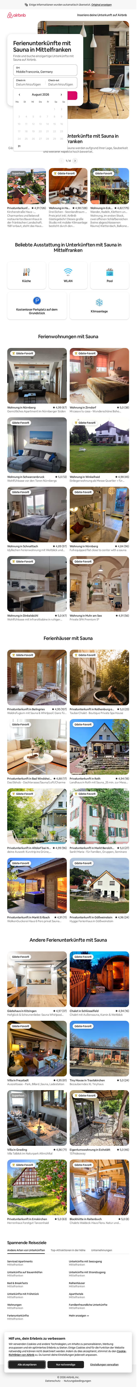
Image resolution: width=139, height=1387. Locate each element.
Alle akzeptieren (27, 1364)
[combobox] (45, 72)
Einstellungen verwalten (104, 1364)
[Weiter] (75, 161)
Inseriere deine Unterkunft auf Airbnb (102, 15)
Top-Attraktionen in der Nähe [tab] (68, 1250)
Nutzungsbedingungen (77, 1380)
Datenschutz (52, 1380)
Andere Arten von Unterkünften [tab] (26, 1250)
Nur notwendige (65, 1364)
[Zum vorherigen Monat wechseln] (19, 95)
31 (19, 146)
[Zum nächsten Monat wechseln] (61, 95)
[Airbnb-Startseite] (16, 15)
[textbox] (29, 84)
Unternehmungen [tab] (101, 1250)
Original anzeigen (101, 4)
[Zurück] (61, 161)
